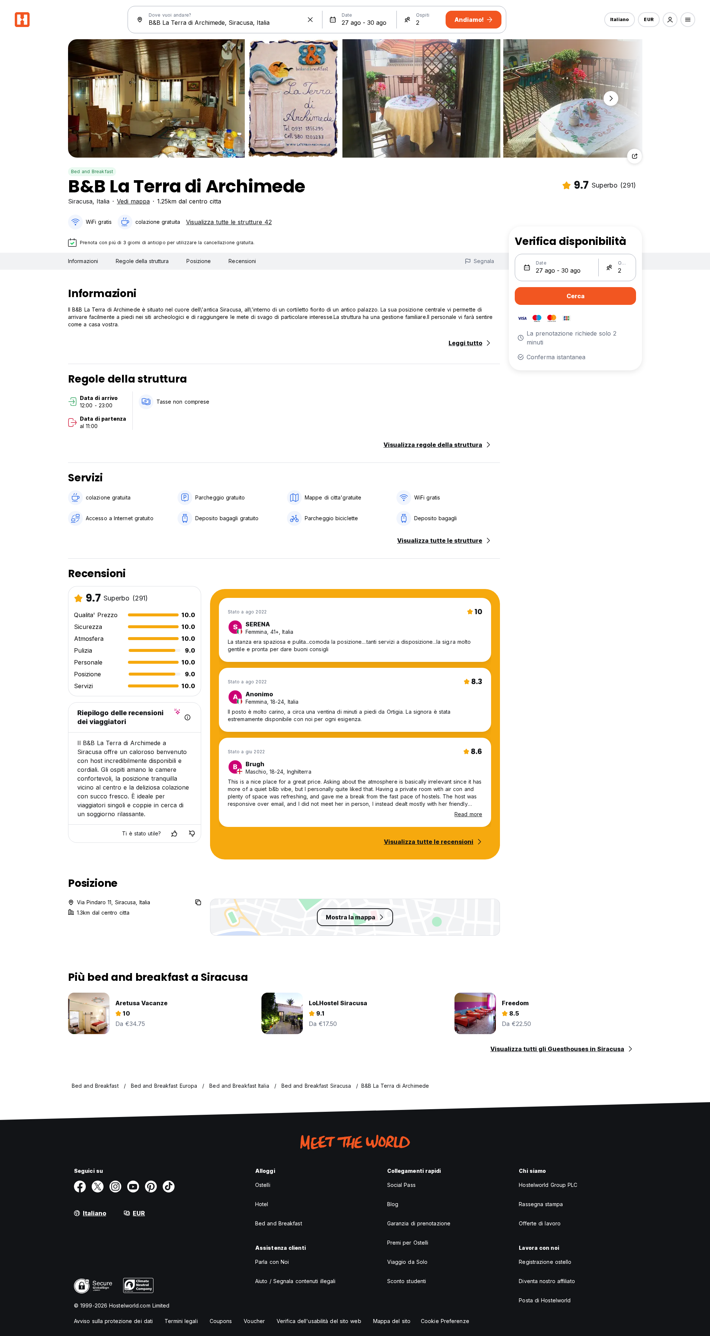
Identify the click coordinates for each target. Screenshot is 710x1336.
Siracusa (80, 201)
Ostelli (262, 1185)
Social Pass (401, 1185)
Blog (392, 1204)
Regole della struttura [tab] (142, 261)
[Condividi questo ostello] (634, 156)
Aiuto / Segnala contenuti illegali (295, 1281)
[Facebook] (80, 1186)
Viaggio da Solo (407, 1262)
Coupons (221, 1321)
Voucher (254, 1321)
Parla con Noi (272, 1262)
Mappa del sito (391, 1321)
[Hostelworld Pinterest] (151, 1186)
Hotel (261, 1204)
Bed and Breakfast (92, 171)
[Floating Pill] (611, 98)
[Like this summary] (174, 833)
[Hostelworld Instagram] (115, 1186)
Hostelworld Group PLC (548, 1185)
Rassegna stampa (541, 1204)
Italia (103, 201)
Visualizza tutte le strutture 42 (229, 222)
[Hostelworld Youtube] (133, 1186)
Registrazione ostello (545, 1262)
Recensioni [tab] (242, 261)
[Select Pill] (670, 19)
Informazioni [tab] (83, 261)
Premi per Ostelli (408, 1242)
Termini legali (181, 1321)
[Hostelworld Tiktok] (169, 1186)
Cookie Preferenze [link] (445, 1321)
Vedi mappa (133, 201)
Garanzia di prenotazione (418, 1223)
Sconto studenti (406, 1281)
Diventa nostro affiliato (547, 1281)
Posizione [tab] (198, 261)
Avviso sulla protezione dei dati (113, 1321)
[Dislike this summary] (192, 833)
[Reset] (310, 19)
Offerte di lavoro (540, 1223)
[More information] (187, 717)
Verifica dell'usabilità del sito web (319, 1321)
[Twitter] (98, 1186)
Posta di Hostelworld (545, 1300)
